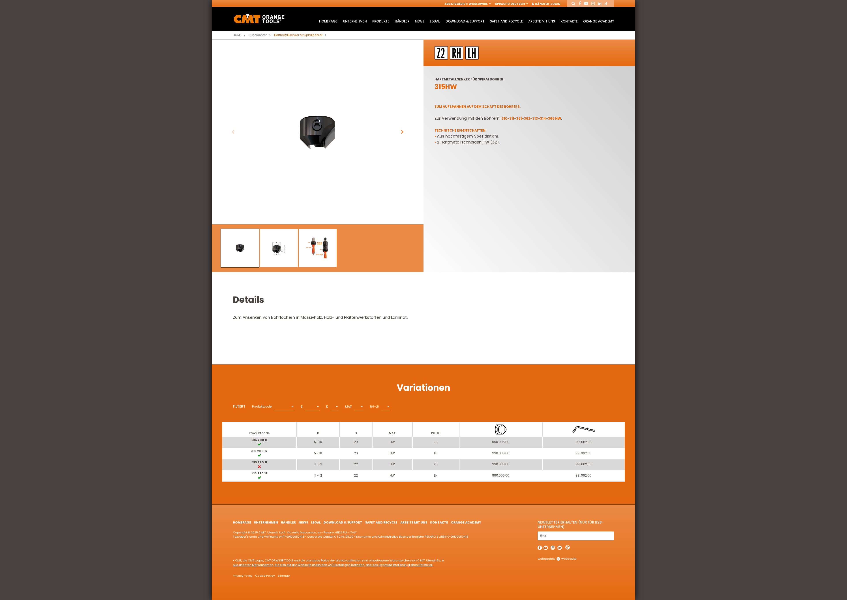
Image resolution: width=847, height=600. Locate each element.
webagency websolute (557, 559)
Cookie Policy (265, 576)
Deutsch (518, 4)
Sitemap (284, 576)
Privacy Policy (242, 576)
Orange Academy (598, 21)
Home (237, 35)
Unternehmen (355, 21)
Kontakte (569, 21)
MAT (348, 406)
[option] (317, 132)
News (419, 21)
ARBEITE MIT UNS (541, 21)
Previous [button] (233, 132)
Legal (435, 21)
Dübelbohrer (258, 35)
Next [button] (402, 132)
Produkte (380, 21)
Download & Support (465, 21)
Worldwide (478, 4)
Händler (402, 21)
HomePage (328, 21)
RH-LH (374, 406)
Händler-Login (547, 4)
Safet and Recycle (506, 21)
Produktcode (262, 406)
